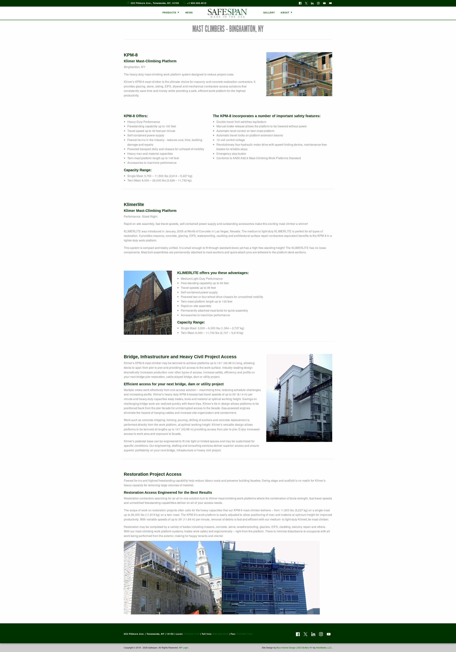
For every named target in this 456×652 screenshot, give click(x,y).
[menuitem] (171, 12)
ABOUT (285, 12)
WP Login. (183, 647)
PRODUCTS (169, 12)
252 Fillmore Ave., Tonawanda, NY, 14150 (155, 3)
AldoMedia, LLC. (324, 647)
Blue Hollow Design (286, 647)
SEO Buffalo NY (305, 647)
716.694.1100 (192, 633)
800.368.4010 (221, 633)
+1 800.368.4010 (196, 3)
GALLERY (269, 12)
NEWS (189, 12)
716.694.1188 (244, 633)
